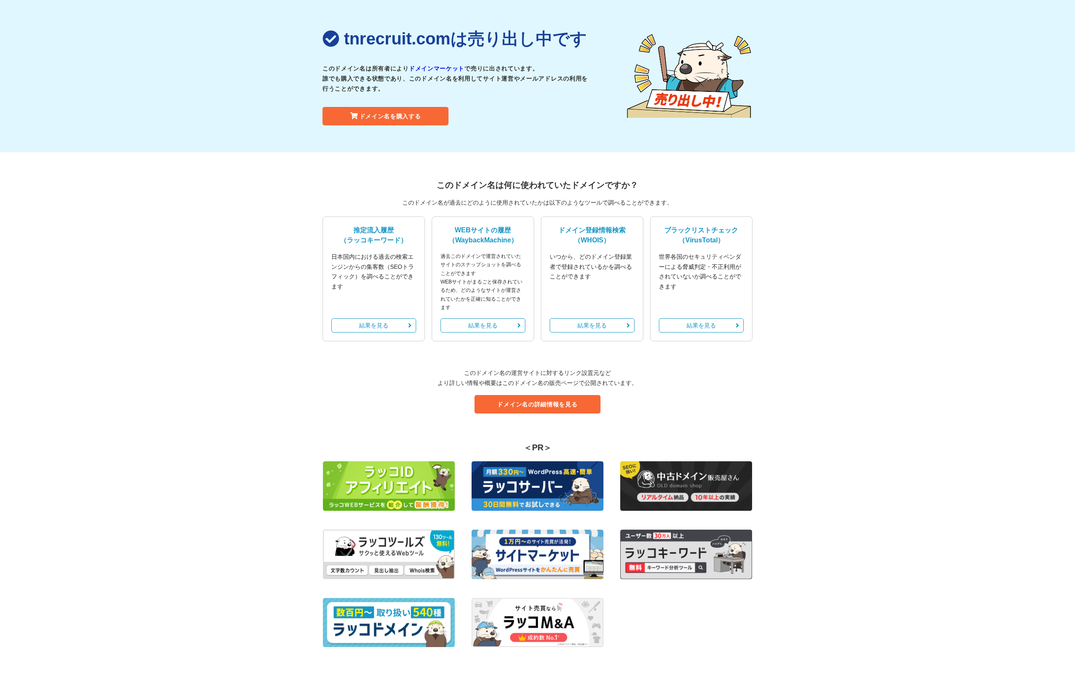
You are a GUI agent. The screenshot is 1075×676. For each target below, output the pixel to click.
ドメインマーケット (436, 68)
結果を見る (373, 325)
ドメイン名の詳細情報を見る (537, 404)
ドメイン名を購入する (390, 116)
